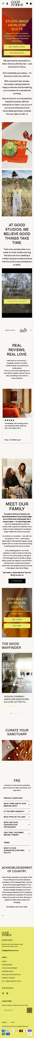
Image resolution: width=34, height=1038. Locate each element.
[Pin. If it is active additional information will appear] (9, 747)
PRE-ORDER (17, 619)
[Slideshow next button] (31, 413)
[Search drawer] (27, 3)
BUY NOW (17, 625)
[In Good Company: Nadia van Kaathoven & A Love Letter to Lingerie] (17, 682)
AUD (12, 1022)
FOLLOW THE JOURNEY (17, 301)
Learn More (17, 581)
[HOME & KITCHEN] (17, 145)
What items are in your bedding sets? (15, 805)
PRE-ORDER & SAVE (17, 47)
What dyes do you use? (15, 817)
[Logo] (17, 3)
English (4, 1022)
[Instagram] (3, 993)
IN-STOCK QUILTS (17, 53)
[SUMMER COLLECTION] (17, 193)
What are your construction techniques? (11, 825)
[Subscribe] (29, 1010)
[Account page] (7, 3)
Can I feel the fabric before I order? (14, 834)
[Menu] (3, 3)
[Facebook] (7, 993)
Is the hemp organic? (14, 811)
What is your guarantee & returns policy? (14, 850)
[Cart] (30, 3)
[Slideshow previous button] (2, 413)
